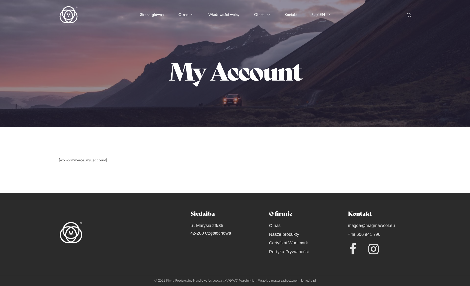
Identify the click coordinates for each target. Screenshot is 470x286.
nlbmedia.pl (307, 280)
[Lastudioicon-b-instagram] (373, 249)
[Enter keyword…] (409, 15)
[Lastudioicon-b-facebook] (353, 249)
